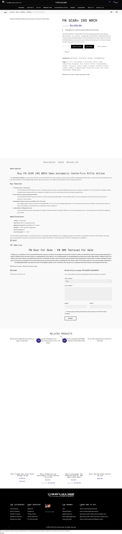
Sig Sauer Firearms (16, 516)
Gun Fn (107, 68)
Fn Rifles (71, 68)
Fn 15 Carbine (78, 62)
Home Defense (67, 70)
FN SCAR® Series (99, 58)
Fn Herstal (92, 66)
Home (12, 12)
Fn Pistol (98, 66)
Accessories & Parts (61, 7)
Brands (72, 7)
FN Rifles (29, 12)
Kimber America (67, 514)
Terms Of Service (33, 516)
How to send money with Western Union (91, 519)
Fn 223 (95, 62)
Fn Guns (85, 66)
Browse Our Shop (15, 519)
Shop (17, 12)
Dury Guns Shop (49, 512)
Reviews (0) (73, 162)
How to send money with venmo (89, 511)
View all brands (66, 519)
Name (67, 303)
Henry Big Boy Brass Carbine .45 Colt (100, 474)
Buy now (89, 46)
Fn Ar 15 (86, 64)
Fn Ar (81, 64)
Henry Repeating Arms (69, 516)
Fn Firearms (72, 66)
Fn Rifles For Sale (80, 68)
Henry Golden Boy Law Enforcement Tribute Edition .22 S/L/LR (48, 475)
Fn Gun (79, 66)
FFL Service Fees (33, 519)
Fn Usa (97, 68)
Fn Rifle (65, 68)
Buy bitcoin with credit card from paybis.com (93, 514)
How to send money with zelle (88, 509)
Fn (67, 62)
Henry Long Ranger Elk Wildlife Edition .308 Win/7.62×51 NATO (74, 475)
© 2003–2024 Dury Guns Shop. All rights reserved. (61, 527)
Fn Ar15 (93, 64)
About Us (91, 7)
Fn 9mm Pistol (67, 64)
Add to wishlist (102, 46)
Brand (61, 162)
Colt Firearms (14, 509)
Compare (67, 52)
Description (49, 162)
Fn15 (101, 68)
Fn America (75, 64)
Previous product (112, 12)
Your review (69, 285)
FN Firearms (82, 58)
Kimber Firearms (15, 514)
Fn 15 (70, 62)
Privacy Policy (32, 514)
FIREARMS (21, 7)
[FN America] (75, 75)
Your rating (69, 278)
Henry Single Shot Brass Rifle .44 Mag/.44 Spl (22, 474)
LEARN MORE (81, 7)
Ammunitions (47, 7)
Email (92, 303)
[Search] (104, 2)
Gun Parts (30, 7)
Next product (116, 12)
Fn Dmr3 (65, 66)
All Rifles (22, 12)
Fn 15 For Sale (87, 62)
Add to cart (77, 46)
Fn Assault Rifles (102, 64)
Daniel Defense (66, 511)
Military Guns (76, 70)
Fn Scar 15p (90, 68)
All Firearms (74, 58)
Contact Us (100, 7)
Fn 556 (100, 62)
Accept (2, 533)
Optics (38, 7)
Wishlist (109, 1)
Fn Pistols (105, 66)
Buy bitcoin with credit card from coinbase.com (94, 516)
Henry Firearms (14, 511)
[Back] (5, 12)
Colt (63, 509)
